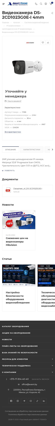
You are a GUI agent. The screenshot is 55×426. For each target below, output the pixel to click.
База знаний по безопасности (19, 353)
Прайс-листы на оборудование (20, 346)
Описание (10, 150)
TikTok (37, 401)
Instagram (17, 401)
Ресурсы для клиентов (15, 359)
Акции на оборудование (16, 333)
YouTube (31, 401)
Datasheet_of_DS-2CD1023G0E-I (27, 189)
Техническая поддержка (16, 366)
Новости (7, 339)
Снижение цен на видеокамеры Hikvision (17, 241)
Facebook (11, 401)
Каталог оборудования (15, 326)
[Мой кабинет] (46, 4)
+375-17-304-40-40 (19, 379)
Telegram (24, 401)
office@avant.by (29, 384)
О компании (9, 372)
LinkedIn (44, 401)
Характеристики (31, 150)
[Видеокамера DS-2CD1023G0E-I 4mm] (27, 67)
